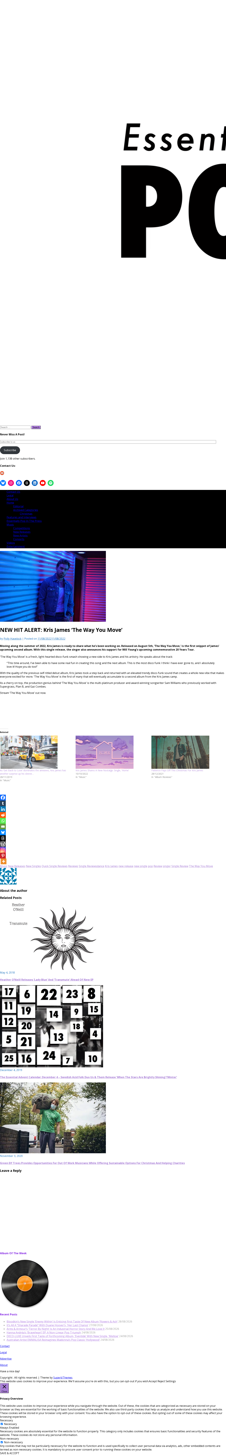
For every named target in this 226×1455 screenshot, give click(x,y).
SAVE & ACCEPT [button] (9, 1453)
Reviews (73, 866)
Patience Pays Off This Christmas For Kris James (177, 770)
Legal (10, 495)
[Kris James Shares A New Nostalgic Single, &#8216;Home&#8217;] (112, 752)
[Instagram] (3, 850)
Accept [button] (153, 1381)
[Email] (3, 826)
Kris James (111, 866)
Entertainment (16, 546)
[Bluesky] (3, 832)
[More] (3, 861)
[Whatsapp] (3, 821)
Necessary (10, 1424)
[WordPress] (3, 844)
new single (140, 866)
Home (10, 503)
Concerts (18, 539)
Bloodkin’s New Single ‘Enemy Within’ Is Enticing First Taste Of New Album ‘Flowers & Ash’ (62, 1321)
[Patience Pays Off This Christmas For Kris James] (187, 752)
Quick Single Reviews (55, 866)
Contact (5, 1346)
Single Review (179, 866)
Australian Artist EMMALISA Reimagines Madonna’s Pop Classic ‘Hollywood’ (53, 1340)
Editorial (18, 506)
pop (150, 866)
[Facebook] (3, 797)
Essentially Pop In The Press (24, 521)
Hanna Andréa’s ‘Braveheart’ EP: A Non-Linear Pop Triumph (44, 1332)
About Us (12, 499)
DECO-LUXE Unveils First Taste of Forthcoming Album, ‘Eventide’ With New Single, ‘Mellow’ (62, 1336)
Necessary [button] (6, 1420)
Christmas (26, 513)
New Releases (21, 532)
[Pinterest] (3, 855)
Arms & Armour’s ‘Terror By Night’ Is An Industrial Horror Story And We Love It (56, 1329)
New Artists (20, 535)
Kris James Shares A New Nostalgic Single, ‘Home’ (102, 770)
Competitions (21, 528)
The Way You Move (201, 866)
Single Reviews (88, 866)
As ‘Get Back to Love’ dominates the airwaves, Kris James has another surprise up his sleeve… (33, 772)
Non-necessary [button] (9, 1438)
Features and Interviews (21, 517)
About (4, 1365)
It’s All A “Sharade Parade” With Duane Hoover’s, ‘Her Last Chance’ (47, 1325)
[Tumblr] (3, 803)
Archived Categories (25, 510)
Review (158, 866)
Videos (11, 543)
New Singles (33, 866)
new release (125, 866)
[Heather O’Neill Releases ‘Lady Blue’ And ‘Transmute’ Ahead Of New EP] (53, 969)
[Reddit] (3, 815)
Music (10, 524)
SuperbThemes (62, 1377)
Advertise (6, 1358)
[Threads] (3, 838)
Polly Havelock (13, 638)
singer (167, 866)
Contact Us (13, 492)
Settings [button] (171, 1381)
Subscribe (10, 450)
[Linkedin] (3, 809)
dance (100, 866)
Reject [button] (161, 1381)
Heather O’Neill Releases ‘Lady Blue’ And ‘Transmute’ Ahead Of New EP (46, 979)
